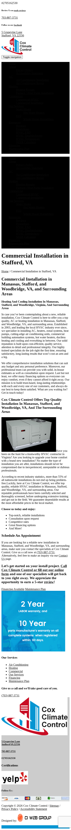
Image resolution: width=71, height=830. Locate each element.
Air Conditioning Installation (32, 79)
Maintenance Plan (19, 148)
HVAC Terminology (28, 138)
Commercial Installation (29, 102)
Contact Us (15, 152)
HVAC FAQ (23, 132)
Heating (13, 86)
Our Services (16, 106)
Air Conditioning (18, 664)
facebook (18, 25)
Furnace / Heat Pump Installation (35, 93)
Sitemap (54, 805)
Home (12, 63)
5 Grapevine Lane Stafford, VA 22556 (12, 34)
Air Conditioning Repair (30, 83)
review (49, 582)
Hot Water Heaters (34, 112)
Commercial (16, 96)
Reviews (21, 125)
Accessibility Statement (29, 73)
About (12, 66)
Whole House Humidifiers (38, 119)
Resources (15, 122)
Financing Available (12, 589)
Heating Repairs (25, 89)
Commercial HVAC (27, 99)
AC (11, 76)
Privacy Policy (24, 70)
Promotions (22, 129)
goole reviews (20, 10)
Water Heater (23, 109)
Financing (14, 145)
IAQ (18, 116)
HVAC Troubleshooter (29, 135)
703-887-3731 (9, 17)
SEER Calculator (26, 142)
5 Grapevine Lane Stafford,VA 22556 (10, 743)
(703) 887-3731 (46, 552)
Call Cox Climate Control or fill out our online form (34, 570)
